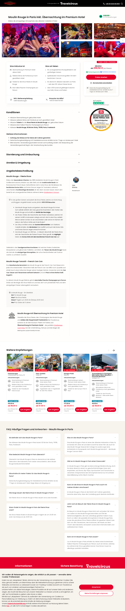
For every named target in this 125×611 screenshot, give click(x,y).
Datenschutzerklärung (16, 603)
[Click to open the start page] (98, 567)
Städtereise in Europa (51, 192)
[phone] (47, 99)
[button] (122, 4)
